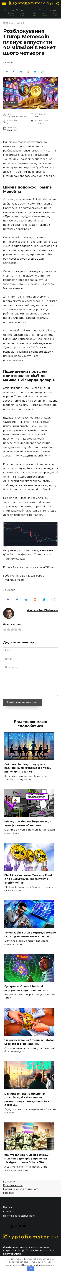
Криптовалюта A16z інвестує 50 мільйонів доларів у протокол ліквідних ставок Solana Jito (26, 1158)
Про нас (8, 1192)
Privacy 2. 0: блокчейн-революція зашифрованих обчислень (27, 823)
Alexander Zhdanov (42, 610)
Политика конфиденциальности (39, 1265)
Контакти (9, 1181)
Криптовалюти (13, 1185)
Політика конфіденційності (21, 1189)
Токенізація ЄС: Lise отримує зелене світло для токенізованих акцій (30, 934)
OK (30, 1268)
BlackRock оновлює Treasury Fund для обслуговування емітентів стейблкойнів (28, 879)
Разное (11, 103)
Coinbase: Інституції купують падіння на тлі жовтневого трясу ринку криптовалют (27, 768)
